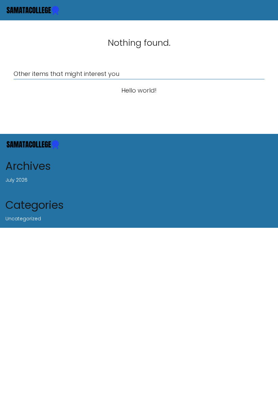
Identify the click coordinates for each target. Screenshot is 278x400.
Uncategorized (23, 218)
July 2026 (16, 180)
